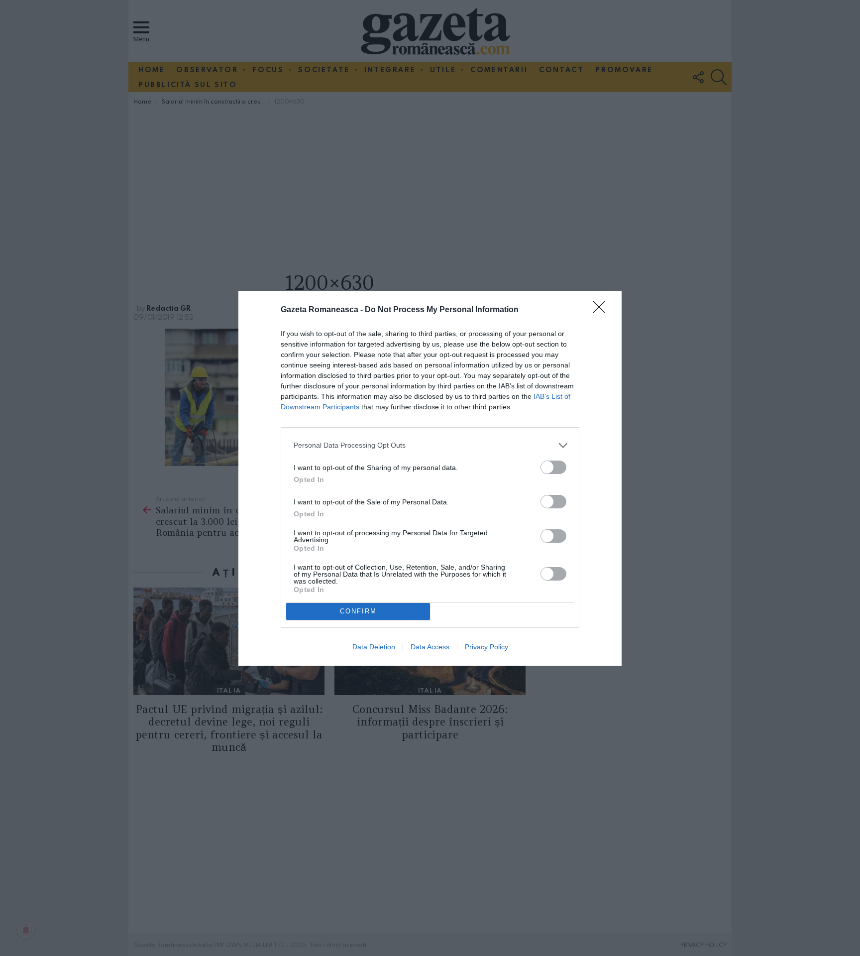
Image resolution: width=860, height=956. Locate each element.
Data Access (430, 647)
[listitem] (430, 445)
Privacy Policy (486, 647)
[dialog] (430, 478)
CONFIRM (358, 611)
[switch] (553, 467)
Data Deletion (373, 647)
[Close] (602, 310)
